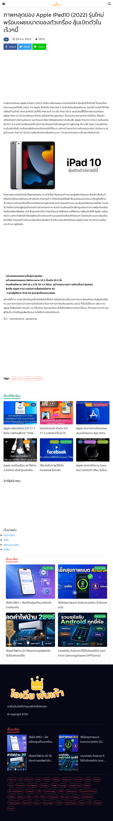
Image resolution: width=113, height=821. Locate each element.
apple (14, 378)
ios (21, 378)
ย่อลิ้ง (7, 549)
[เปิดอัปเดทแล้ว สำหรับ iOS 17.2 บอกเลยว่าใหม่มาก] (56, 412)
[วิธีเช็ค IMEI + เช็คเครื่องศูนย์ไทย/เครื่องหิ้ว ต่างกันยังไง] (30, 581)
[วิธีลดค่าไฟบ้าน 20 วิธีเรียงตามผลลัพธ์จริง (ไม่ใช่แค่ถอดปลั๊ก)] (30, 630)
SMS (6, 540)
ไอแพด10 (37, 378)
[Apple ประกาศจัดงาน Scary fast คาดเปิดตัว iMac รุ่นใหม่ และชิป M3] (92, 450)
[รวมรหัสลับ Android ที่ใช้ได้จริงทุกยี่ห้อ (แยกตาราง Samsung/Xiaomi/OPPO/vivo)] (82, 630)
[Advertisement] (56, 71)
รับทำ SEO (9, 535)
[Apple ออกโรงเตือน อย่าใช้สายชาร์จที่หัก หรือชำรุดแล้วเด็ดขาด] (20, 450)
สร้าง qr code (11, 545)
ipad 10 (28, 378)
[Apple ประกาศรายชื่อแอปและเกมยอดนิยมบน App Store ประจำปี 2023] (92, 412)
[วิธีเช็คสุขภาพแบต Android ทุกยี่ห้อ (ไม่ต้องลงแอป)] (82, 581)
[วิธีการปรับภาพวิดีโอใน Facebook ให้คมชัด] (56, 450)
